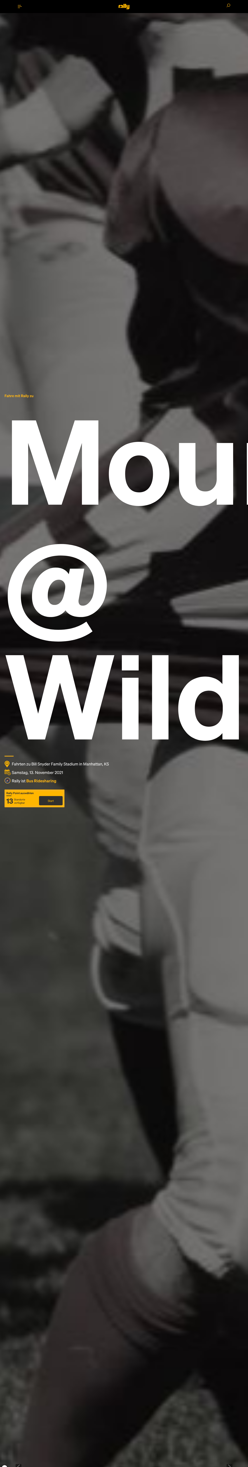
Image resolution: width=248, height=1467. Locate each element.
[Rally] (124, 6)
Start (51, 801)
